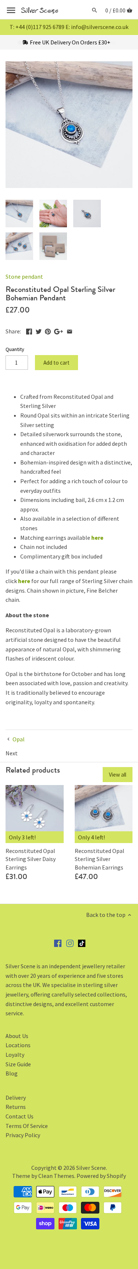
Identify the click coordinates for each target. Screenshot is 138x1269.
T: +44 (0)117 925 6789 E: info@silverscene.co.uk (69, 26)
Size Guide (18, 1064)
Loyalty (15, 1054)
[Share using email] (69, 330)
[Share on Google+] (58, 330)
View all (117, 774)
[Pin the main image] (48, 330)
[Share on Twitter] (39, 330)
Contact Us (19, 1116)
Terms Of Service (27, 1125)
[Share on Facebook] (29, 330)
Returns (16, 1106)
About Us (17, 1036)
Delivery (16, 1097)
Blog (12, 1073)
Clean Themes (56, 1175)
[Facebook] (57, 943)
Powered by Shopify (101, 1175)
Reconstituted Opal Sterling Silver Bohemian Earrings (99, 859)
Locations (18, 1045)
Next (12, 753)
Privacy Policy (23, 1135)
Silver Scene (91, 1167)
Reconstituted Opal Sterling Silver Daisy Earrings (31, 859)
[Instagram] (70, 943)
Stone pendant (24, 276)
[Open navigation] (11, 10)
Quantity (15, 349)
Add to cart (56, 362)
